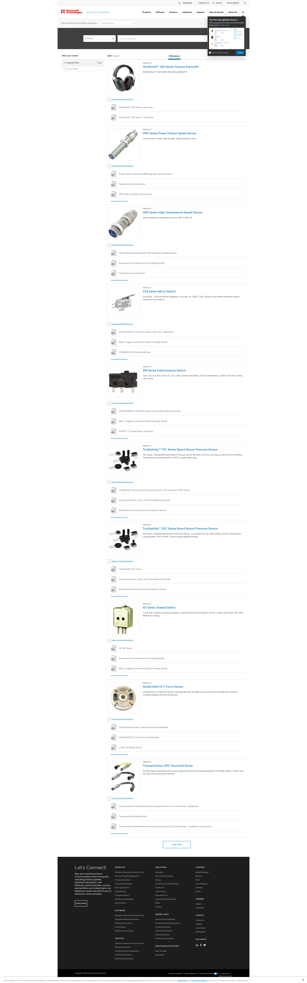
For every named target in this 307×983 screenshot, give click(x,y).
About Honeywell (202, 872)
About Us (232, 12)
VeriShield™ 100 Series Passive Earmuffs (171, 66)
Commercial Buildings (164, 876)
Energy (158, 880)
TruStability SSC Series (130, 569)
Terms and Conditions (199, 980)
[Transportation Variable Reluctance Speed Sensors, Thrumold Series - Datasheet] (114, 806)
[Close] (303, 979)
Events (198, 891)
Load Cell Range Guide (130, 747)
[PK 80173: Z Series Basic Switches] (114, 431)
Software (160, 12)
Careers (199, 904)
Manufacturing (161, 895)
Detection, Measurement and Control (129, 872)
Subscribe (81, 903)
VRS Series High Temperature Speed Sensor (172, 212)
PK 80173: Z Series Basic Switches (136, 431)
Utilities (158, 907)
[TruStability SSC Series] (114, 569)
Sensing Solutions (122, 887)
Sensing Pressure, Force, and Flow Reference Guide (144, 500)
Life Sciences (160, 891)
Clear (99, 63)
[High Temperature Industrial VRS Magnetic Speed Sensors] (114, 253)
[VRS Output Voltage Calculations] (114, 194)
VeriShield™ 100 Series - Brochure (136, 107)
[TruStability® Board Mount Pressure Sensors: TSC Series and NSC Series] (114, 490)
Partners (187, 3)
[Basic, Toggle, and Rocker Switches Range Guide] (114, 342)
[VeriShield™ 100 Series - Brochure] (114, 107)
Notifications (201, 932)
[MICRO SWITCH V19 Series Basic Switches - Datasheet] (114, 332)
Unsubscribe (200, 928)
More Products (120, 903)
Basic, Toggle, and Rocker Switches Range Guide (143, 342)
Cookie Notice (225, 973)
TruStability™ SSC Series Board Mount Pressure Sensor (180, 528)
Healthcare (159, 887)
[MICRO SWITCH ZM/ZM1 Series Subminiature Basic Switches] (114, 411)
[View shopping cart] (245, 3)
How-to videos (161, 951)
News (198, 880)
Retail (157, 903)
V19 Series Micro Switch (159, 291)
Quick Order (233, 3)
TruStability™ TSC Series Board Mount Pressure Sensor (180, 449)
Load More (176, 844)
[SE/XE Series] (114, 648)
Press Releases (201, 884)
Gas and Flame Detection (165, 919)
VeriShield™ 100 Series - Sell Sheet (136, 117)
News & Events (216, 12)
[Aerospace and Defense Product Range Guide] (114, 263)
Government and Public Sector (167, 884)
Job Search (200, 908)
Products (146, 12)
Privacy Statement (190, 973)
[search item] (123, 78)
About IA (199, 876)
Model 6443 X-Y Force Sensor (163, 686)
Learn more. (225, 25)
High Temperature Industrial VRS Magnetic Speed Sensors (148, 253)
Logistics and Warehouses (165, 899)
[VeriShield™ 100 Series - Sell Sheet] (114, 117)
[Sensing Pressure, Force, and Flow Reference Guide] (114, 500)
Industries (187, 12)
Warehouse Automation (124, 899)
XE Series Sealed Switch (159, 607)
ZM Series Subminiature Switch (164, 370)
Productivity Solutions (123, 884)
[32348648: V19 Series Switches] (114, 352)
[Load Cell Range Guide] (114, 747)
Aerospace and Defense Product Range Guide (141, 263)
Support (200, 12)
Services (173, 12)
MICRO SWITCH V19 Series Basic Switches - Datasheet (146, 332)
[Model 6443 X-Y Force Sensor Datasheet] (114, 737)
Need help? (159, 955)
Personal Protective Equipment (127, 876)
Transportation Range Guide (133, 816)
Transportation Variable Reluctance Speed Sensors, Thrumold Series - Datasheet (158, 806)
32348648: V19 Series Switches (135, 352)
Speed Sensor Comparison (132, 184)
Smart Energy (120, 891)
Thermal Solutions (122, 895)
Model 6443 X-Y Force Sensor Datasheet (139, 737)
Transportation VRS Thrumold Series (168, 765)
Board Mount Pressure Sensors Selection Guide (142, 510)
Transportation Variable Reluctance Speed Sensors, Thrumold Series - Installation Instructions (165, 826)
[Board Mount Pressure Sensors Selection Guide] (114, 510)
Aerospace (159, 872)
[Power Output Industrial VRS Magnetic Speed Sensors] (114, 174)
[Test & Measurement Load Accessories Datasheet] (114, 727)
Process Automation (123, 880)
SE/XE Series (125, 648)
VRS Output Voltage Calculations (135, 194)
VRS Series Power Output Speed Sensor (169, 133)
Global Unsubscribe (225, 976)
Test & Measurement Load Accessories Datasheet (143, 727)
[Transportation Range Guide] (114, 816)
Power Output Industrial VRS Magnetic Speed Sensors (145, 174)
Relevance (174, 56)
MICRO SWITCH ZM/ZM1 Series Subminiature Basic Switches (149, 411)
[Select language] (179, 3)
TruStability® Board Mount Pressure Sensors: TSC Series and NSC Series (154, 490)
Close (240, 53)
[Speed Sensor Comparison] (114, 184)
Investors (199, 887)
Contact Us (200, 920)
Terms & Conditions (175, 973)
